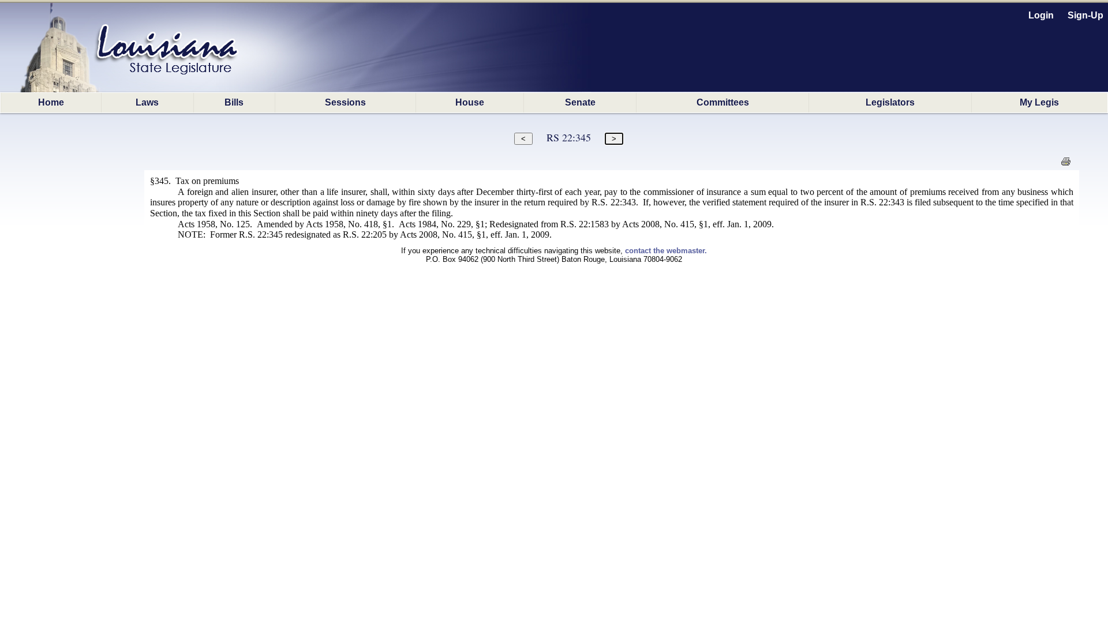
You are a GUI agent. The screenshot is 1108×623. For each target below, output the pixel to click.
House (469, 102)
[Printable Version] (1065, 165)
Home (51, 102)
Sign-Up (1085, 15)
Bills (234, 102)
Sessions (345, 102)
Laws (147, 102)
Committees (723, 102)
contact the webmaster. (666, 250)
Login (1041, 15)
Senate (580, 102)
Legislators (890, 102)
